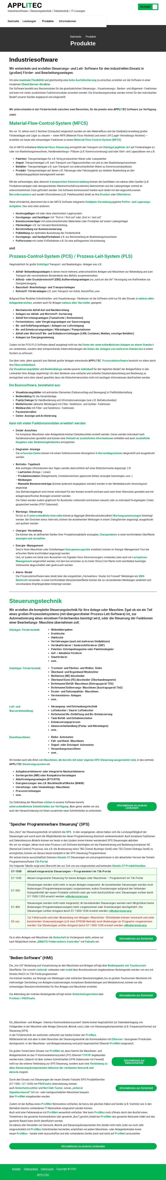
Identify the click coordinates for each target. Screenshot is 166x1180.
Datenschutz (31, 1169)
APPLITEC (43, 1174)
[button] (132, 806)
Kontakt (145, 6)
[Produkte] (49, 21)
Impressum (47, 1169)
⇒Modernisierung (76, 896)
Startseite (75, 36)
